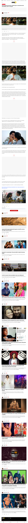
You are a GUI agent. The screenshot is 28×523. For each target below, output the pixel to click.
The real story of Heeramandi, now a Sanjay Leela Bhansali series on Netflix (13, 414)
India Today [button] (12, 0)
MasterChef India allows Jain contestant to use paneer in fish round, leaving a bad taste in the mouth (13, 366)
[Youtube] (10, 518)
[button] (8, 12)
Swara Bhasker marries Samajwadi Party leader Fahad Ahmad (13, 320)
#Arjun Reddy (8, 208)
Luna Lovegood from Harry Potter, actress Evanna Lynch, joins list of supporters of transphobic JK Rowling (14, 485)
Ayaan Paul (5, 468)
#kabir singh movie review (22, 208)
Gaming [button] (15, 0)
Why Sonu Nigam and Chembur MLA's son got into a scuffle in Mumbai (13, 390)
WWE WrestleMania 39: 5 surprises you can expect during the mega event (14, 509)
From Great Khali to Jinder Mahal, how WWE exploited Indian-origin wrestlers (13, 438)
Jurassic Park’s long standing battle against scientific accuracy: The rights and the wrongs (13, 230)
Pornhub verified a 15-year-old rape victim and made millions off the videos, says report (13, 462)
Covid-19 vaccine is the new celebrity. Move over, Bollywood (13, 275)
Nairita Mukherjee (6, 12)
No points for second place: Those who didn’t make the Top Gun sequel (13, 253)
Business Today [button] (8, 0)
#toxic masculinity (15, 208)
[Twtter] (7, 518)
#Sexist (6, 208)
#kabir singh (18, 208)
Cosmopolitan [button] (18, 0)
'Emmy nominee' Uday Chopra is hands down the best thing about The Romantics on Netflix (14, 343)
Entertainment (5, 304)
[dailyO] (14, 2)
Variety (4, 259)
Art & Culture (3, 4)
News (4, 281)
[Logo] (3, 518)
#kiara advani (11, 208)
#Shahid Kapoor (3, 208)
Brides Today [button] (26, 0)
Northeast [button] (5, 0)
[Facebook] (9, 518)
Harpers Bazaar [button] (22, 0)
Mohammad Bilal (6, 492)
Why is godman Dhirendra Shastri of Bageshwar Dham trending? (13, 297)
